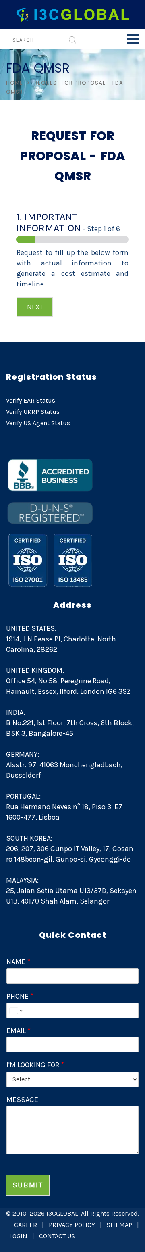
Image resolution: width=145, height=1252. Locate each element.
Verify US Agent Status (38, 423)
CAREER (25, 1225)
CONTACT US (57, 1236)
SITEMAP (119, 1225)
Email (18, 1030)
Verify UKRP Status (33, 411)
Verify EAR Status (30, 400)
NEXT (35, 307)
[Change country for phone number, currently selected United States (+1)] (15, 1010)
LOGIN (18, 1236)
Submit (27, 1185)
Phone (19, 996)
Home (14, 83)
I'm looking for (35, 1064)
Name (18, 961)
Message (22, 1099)
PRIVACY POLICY (72, 1225)
